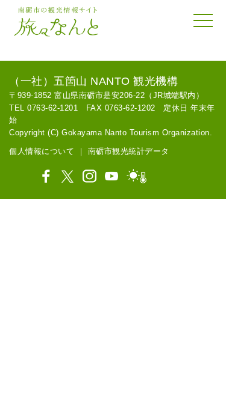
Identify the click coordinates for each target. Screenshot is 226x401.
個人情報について (41, 151)
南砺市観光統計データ (128, 151)
